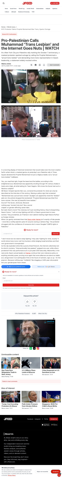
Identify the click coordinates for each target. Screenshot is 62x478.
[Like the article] (27, 301)
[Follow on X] (34, 348)
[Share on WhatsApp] (39, 64)
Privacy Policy (12, 475)
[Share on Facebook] (35, 64)
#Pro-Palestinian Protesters (22, 313)
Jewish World (30, 8)
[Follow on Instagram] (38, 348)
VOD (33, 12)
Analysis (48, 8)
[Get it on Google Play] (54, 424)
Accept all (55, 471)
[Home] (27, 3)
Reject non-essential (42, 471)
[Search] (4, 3)
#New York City (42, 313)
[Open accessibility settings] (59, 475)
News (6, 8)
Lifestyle (13, 12)
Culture (7, 12)
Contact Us (54, 419)
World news (11, 27)
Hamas (28, 253)
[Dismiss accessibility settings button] (60, 474)
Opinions (54, 8)
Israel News (13, 8)
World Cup (21, 8)
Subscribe (55, 233)
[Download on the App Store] (45, 424)
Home (3, 27)
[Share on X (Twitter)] (31, 64)
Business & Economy (24, 12)
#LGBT (34, 313)
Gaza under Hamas (34, 219)
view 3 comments (54, 65)
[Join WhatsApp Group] (30, 348)
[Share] (44, 64)
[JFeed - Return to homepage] (8, 419)
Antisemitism (39, 8)
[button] (31, 122)
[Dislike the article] (34, 301)
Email (4, 278)
